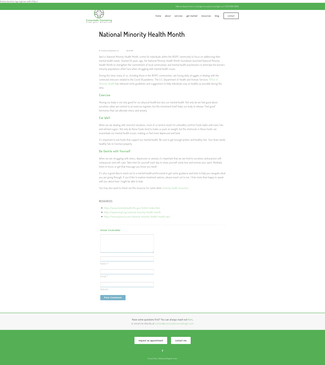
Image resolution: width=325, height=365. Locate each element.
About (168, 15)
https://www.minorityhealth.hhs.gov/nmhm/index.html (132, 208)
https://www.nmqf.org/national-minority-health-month (132, 212)
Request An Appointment (151, 340)
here (190, 319)
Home (158, 15)
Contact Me (181, 340)
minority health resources (175, 188)
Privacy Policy (152, 358)
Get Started (191, 15)
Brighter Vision (172, 358)
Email (103, 276)
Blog (217, 15)
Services (179, 15)
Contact (231, 15)
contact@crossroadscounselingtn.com (174, 323)
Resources (206, 15)
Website (104, 289)
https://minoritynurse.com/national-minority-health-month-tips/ (137, 216)
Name (103, 263)
